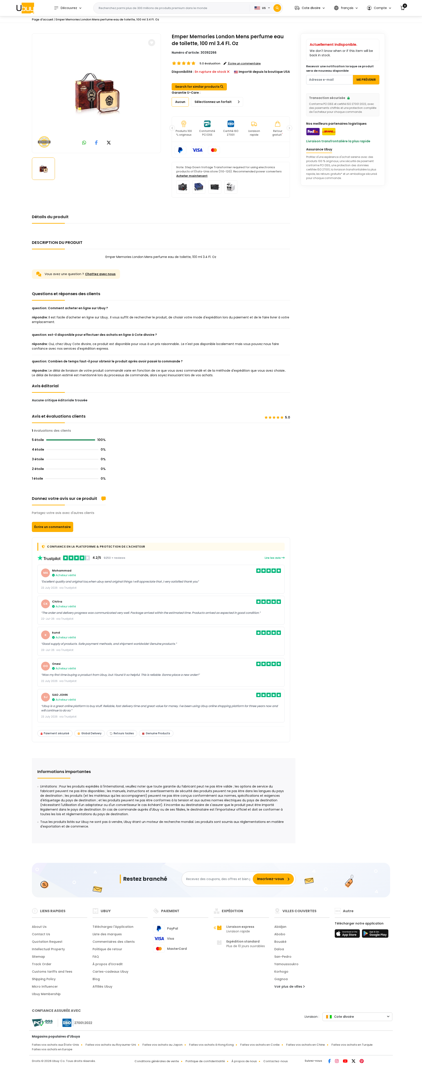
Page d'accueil (42, 19)
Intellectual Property (48, 949)
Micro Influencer (45, 986)
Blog (96, 979)
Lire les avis (273, 558)
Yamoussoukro (286, 964)
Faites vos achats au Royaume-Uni (110, 1045)
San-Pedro (282, 956)
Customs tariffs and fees (52, 971)
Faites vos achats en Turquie (352, 1045)
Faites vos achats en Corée (260, 1045)
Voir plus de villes (288, 986)
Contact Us (41, 934)
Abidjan (280, 927)
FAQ (96, 956)
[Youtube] (345, 1061)
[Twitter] (354, 1061)
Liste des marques (107, 934)
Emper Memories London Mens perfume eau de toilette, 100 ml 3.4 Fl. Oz (107, 19)
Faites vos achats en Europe (52, 1049)
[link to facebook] (96, 143)
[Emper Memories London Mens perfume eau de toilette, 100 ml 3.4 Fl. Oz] (96, 92)
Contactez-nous (275, 1061)
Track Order (41, 964)
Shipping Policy (44, 979)
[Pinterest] (362, 1061)
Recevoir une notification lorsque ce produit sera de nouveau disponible (340, 68)
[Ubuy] (25, 7)
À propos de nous (244, 1061)
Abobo (279, 934)
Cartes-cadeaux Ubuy (110, 971)
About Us (39, 927)
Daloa (279, 949)
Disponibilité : (183, 71)
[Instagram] (337, 1061)
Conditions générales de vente (157, 1061)
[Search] (277, 8)
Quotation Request (47, 941)
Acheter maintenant (191, 176)
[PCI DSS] (42, 1023)
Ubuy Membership (46, 994)
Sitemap (38, 956)
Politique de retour (107, 949)
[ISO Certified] (75, 1022)
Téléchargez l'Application (113, 927)
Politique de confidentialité (205, 1061)
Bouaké (280, 941)
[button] (310, 8)
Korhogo (281, 971)
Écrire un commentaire (52, 527)
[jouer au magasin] (375, 934)
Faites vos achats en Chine (305, 1045)
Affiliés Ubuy (102, 986)
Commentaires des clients (114, 941)
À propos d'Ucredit (108, 964)
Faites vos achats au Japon (162, 1045)
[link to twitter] (109, 143)
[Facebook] (329, 1061)
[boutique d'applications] (348, 934)
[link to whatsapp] (84, 143)
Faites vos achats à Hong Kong (211, 1045)
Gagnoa (281, 979)
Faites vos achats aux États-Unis (55, 1045)
